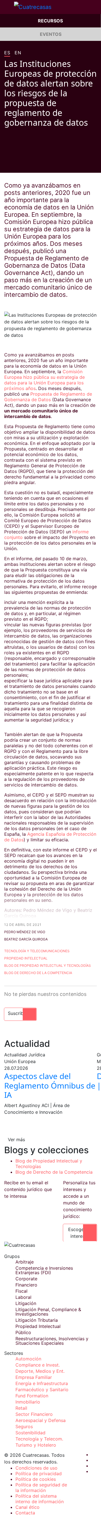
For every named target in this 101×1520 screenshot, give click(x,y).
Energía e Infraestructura (41, 1383)
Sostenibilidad (30, 1432)
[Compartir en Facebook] (6, 164)
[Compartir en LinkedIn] (28, 164)
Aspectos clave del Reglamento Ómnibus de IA (49, 1085)
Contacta (25, 1513)
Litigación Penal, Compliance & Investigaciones (48, 1311)
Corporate (26, 1278)
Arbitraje (24, 1262)
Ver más (16, 1139)
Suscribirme (20, 1013)
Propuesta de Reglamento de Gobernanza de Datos (48, 396)
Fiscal (21, 1291)
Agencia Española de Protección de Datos (50, 836)
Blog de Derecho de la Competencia (38, 973)
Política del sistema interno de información (39, 1498)
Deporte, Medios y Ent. (40, 1371)
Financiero (26, 1285)
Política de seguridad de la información (41, 1487)
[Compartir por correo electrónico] (38, 164)
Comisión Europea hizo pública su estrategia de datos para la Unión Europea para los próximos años (44, 380)
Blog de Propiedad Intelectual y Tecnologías (47, 965)
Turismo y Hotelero (35, 1445)
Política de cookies (35, 1479)
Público (23, 1332)
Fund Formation (31, 1395)
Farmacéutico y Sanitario (41, 1389)
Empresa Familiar (33, 1377)
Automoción (28, 1358)
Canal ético (27, 1507)
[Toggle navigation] (7, 7)
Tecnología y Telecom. (39, 1439)
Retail (21, 1408)
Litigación (25, 1303)
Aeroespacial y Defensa (40, 1420)
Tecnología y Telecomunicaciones (37, 951)
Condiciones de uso (36, 1468)
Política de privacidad (38, 1473)
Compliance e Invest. (37, 1365)
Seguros (24, 1426)
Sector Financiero (34, 1414)
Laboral (23, 1297)
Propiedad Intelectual (25, 958)
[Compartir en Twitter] (17, 164)
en (18, 52)
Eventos (50, 34)
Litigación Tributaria (36, 1320)
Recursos (50, 21)
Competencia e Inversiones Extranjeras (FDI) (44, 1270)
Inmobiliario (27, 1402)
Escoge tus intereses (80, 1233)
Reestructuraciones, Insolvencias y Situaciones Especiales (51, 1340)
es (7, 52)
